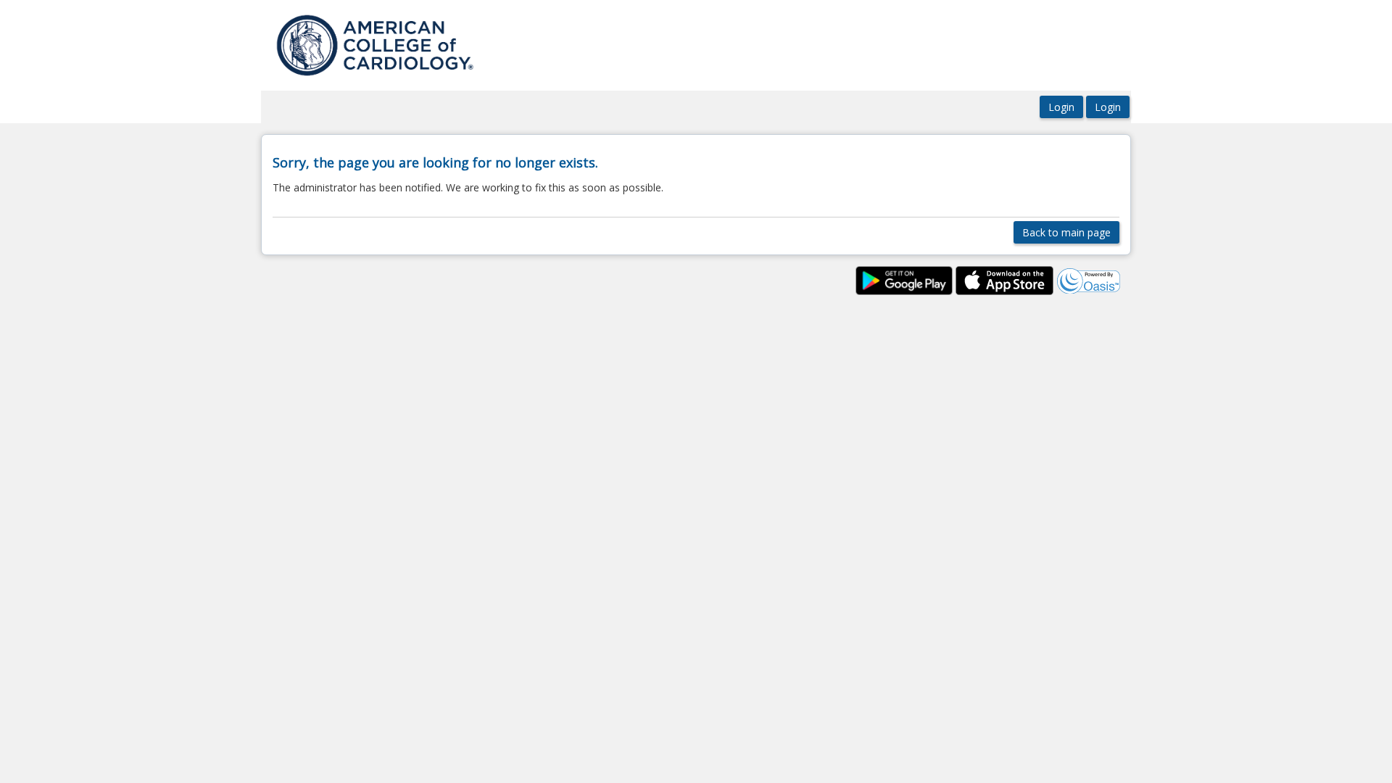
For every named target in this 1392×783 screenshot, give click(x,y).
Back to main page (1066, 232)
